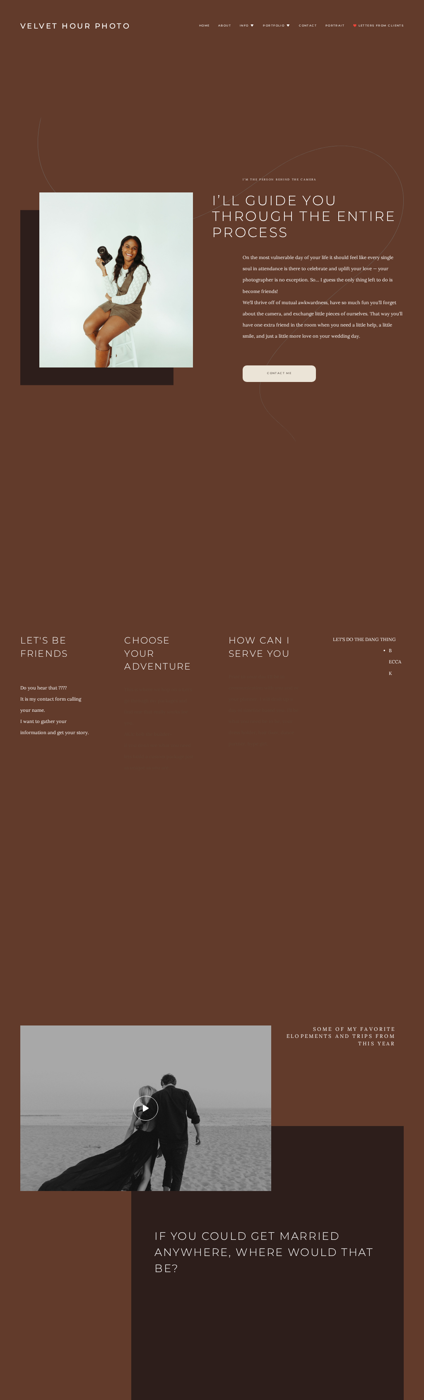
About (224, 25)
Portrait (335, 25)
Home (204, 25)
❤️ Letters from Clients (378, 25)
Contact (308, 25)
